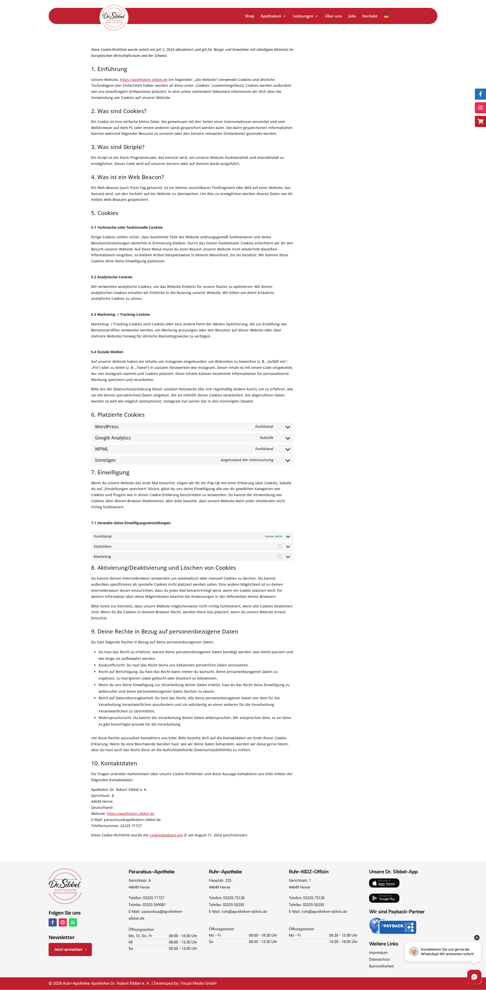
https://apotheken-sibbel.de (144, 79)
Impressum (378, 952)
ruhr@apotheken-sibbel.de (244, 911)
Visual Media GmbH (198, 983)
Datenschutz (379, 959)
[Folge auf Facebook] (53, 922)
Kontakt (369, 16)
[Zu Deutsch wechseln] (386, 19)
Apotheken (271, 16)
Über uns (333, 16)
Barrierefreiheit (381, 966)
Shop (249, 16)
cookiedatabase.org (166, 835)
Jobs (352, 16)
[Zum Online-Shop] (480, 121)
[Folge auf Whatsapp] (73, 922)
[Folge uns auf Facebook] (480, 94)
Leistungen (303, 16)
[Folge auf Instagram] (63, 922)
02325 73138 (234, 898)
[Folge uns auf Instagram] (480, 107)
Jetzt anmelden (68, 949)
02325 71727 (153, 898)
